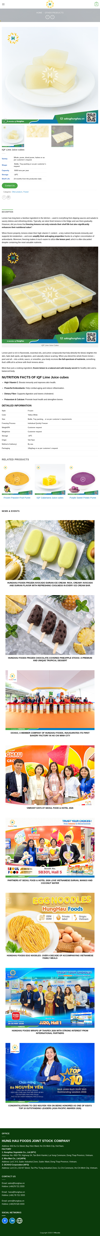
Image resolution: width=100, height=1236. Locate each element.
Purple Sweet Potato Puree (83, 498)
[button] (3, 4)
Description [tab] (7, 212)
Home (39, 13)
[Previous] (7, 75)
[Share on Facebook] (4, 197)
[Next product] (47, 17)
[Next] (93, 75)
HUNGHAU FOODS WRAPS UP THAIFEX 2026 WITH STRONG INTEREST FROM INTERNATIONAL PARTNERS (50, 1032)
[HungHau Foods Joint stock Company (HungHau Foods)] (50, 4)
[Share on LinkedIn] (8, 197)
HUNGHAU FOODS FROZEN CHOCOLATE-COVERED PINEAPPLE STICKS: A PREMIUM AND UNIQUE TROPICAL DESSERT (50, 659)
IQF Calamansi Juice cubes (50, 498)
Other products (54, 13)
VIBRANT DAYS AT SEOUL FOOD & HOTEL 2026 (50, 808)
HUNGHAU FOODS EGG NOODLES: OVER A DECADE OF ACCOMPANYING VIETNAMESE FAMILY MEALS (50, 956)
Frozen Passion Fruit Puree (17, 498)
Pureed (25, 192)
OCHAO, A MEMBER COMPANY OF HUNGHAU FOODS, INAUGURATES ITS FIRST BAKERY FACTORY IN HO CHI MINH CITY (50, 734)
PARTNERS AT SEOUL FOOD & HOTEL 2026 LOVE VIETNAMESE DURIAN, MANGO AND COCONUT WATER (50, 881)
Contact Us (10, 186)
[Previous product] (52, 17)
